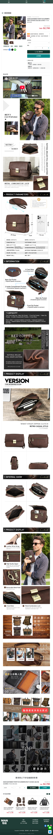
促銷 (28, 36)
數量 (28, 45)
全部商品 (24, 821)
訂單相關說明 (35, 819)
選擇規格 (29, 40)
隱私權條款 (46, 821)
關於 (24, 819)
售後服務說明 (46, 819)
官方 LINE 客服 (23, 823)
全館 (28, 34)
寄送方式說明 (35, 823)
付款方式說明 (35, 821)
